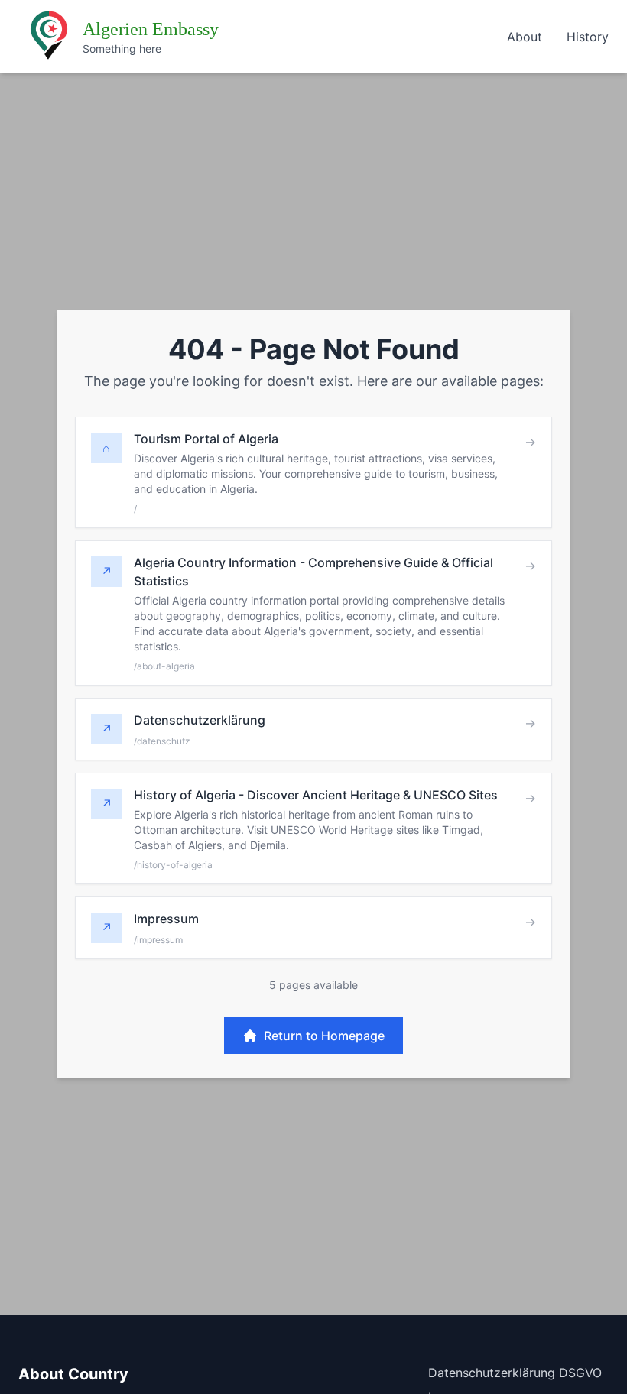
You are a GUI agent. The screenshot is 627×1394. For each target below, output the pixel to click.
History (588, 36)
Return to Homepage (324, 1035)
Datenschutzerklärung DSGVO (515, 1372)
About (524, 36)
